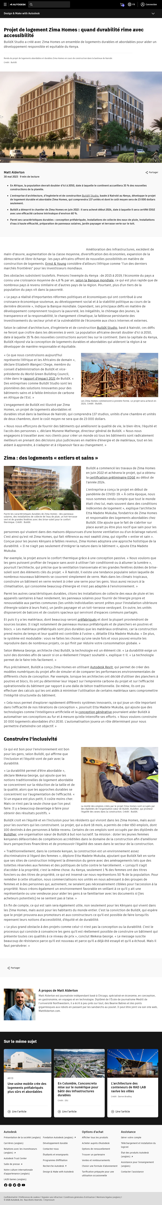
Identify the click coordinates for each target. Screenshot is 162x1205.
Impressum (49, 1200)
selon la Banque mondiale (94, 280)
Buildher (10, 834)
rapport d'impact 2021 (39, 378)
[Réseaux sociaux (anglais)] (14, 1185)
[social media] (14, 1185)
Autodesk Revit (101, 667)
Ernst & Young (55, 263)
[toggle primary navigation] (7, 4)
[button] (17, 1112)
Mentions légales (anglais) (109, 1197)
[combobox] (49, 4)
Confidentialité (10, 1197)
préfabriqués (87, 619)
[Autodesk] (18, 4)
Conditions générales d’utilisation (79, 1197)
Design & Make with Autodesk (22, 13)
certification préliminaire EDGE (112, 477)
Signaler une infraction (52, 1197)
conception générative (95, 712)
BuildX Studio (90, 196)
